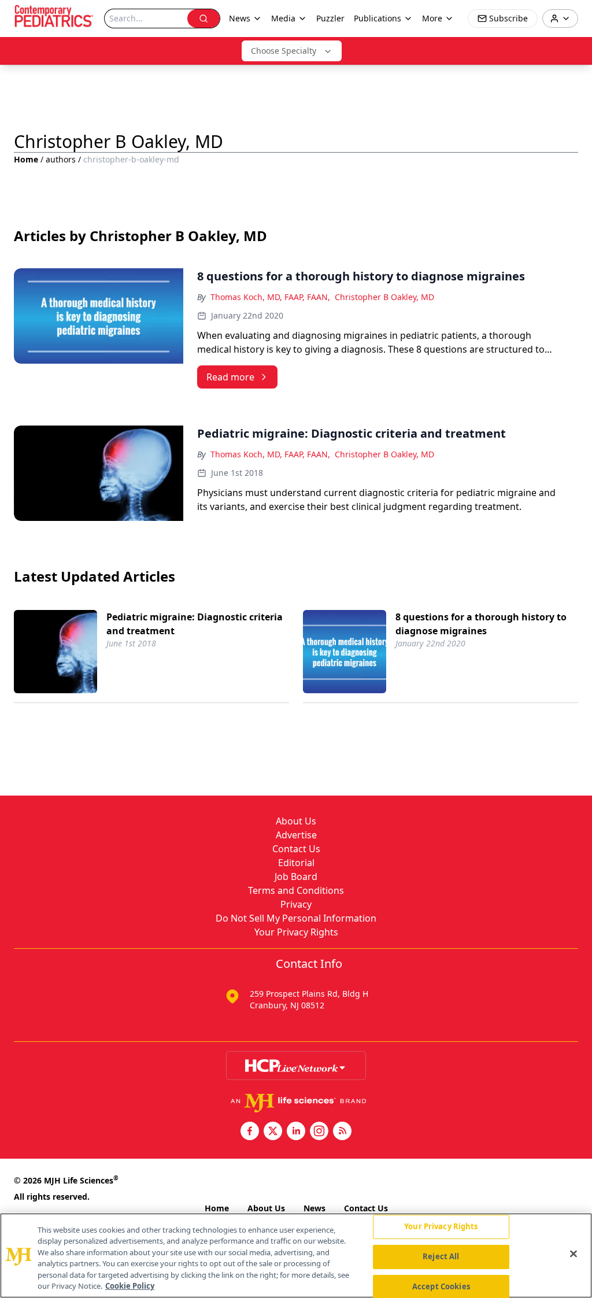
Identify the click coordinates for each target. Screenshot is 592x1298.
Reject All (441, 1256)
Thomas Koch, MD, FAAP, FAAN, (270, 296)
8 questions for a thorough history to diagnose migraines (481, 624)
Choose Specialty (283, 50)
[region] (296, 1255)
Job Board (296, 876)
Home (26, 159)
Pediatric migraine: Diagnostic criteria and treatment (194, 624)
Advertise (296, 835)
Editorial (296, 862)
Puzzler (330, 18)
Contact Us (296, 848)
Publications (377, 18)
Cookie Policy (129, 1286)
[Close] (573, 1254)
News (314, 1208)
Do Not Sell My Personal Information (296, 918)
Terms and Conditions (296, 890)
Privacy (296, 904)
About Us (296, 821)
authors (61, 159)
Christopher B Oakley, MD (384, 296)
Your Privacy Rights (296, 932)
